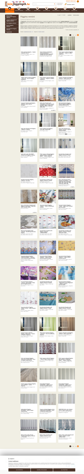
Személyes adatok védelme (13, 466)
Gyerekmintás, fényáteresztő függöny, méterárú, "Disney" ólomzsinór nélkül (65, 231)
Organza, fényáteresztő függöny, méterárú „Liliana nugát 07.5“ (66, 333)
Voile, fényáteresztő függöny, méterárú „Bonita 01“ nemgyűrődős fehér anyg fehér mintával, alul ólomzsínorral (46, 53)
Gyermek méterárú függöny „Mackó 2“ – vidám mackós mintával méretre (65, 257)
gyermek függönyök (73, 22)
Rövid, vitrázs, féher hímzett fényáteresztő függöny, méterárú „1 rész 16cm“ (28, 435)
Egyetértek (19, 469)
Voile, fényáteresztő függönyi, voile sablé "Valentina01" (46, 129)
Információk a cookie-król (23, 466)
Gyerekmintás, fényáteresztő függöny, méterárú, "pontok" (46, 180)
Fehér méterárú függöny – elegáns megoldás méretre (28, 53)
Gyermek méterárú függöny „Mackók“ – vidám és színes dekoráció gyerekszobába (46, 257)
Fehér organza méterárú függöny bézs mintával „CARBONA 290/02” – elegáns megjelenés (66, 359)
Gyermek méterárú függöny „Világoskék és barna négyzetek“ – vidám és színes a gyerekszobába (66, 283)
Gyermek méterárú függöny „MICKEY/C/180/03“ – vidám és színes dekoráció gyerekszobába (28, 257)
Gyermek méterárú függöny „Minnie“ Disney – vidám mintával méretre (28, 308)
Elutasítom (64, 469)
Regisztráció (59, 4)
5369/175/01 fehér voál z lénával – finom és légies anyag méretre (66, 410)
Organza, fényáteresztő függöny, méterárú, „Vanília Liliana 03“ (66, 78)
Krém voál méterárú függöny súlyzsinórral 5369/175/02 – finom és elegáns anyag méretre (28, 359)
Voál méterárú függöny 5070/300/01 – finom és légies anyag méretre (27, 410)
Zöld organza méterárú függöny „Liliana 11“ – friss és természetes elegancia (47, 333)
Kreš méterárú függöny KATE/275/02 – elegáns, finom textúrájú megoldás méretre (46, 384)
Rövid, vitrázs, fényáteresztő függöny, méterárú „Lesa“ (46, 435)
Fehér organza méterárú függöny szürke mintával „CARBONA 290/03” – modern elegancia (47, 155)
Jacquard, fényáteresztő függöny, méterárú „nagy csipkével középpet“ (28, 104)
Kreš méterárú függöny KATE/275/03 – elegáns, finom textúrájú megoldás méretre (65, 384)
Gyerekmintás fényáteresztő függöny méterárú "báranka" (65, 308)
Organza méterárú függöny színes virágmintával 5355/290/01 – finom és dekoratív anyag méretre (47, 410)
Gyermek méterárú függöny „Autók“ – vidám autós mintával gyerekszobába (65, 206)
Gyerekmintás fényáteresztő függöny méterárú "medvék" (46, 282)
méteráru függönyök (65, 21)
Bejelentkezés (60, 3)
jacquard (42, 22)
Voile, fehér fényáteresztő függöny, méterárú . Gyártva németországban (65, 129)
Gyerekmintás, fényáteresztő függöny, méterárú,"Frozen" (65, 155)
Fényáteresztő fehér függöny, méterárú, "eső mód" (27, 180)
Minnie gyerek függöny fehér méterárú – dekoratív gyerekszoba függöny (28, 231)
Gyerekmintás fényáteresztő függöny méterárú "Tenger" (46, 308)
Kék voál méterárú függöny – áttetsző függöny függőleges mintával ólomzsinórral (65, 104)
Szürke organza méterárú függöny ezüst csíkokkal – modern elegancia (28, 384)
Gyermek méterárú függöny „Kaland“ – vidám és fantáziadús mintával (47, 206)
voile (49, 22)
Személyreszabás (42, 469)
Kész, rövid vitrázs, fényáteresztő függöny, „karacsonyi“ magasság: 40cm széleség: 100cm (28, 206)
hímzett (60, 22)
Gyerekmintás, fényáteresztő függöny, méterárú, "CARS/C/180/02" (46, 231)
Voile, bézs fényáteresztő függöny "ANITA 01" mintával (28, 129)
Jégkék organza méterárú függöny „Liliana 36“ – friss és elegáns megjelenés (28, 78)
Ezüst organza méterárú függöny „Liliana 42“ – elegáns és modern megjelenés (47, 78)
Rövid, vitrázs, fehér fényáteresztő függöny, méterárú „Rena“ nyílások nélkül (66, 435)
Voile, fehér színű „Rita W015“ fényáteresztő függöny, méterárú (28, 155)
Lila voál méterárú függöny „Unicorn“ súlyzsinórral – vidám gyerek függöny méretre (28, 282)
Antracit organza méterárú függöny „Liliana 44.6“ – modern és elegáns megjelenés (28, 333)
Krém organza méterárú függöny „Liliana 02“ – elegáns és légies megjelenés (66, 53)
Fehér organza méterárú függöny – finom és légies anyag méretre (47, 359)
